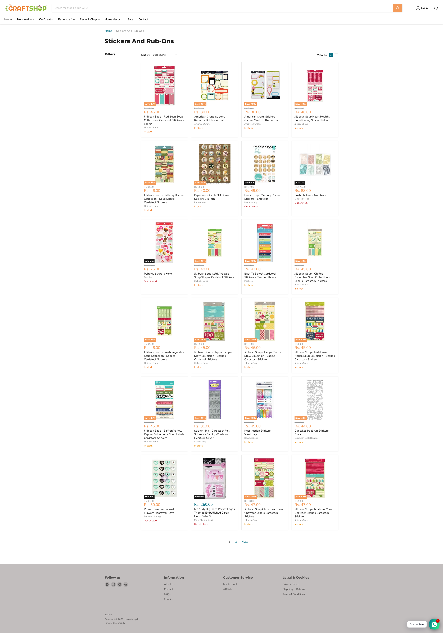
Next (245, 542)
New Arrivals (25, 19)
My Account (230, 584)
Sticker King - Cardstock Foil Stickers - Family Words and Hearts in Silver (211, 434)
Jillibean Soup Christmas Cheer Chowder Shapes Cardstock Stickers (314, 512)
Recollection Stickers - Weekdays (258, 432)
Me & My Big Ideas (203, 520)
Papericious (200, 202)
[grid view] (331, 55)
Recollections (251, 438)
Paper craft (65, 19)
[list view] (335, 55)
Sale (130, 19)
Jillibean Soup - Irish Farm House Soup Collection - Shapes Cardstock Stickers (315, 355)
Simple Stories (302, 198)
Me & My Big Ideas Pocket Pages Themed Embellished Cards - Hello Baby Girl (214, 512)
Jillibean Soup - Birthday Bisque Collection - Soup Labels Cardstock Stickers (164, 198)
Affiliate (227, 589)
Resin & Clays (89, 19)
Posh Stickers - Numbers (310, 195)
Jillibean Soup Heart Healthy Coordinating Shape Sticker (312, 118)
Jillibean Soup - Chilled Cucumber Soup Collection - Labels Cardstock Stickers (312, 277)
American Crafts (202, 123)
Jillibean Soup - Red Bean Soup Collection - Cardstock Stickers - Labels (164, 120)
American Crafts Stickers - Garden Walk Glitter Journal (261, 118)
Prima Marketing (152, 516)
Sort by (145, 55)
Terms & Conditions (294, 594)
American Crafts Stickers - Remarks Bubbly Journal (210, 118)
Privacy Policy (291, 584)
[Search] (397, 8)
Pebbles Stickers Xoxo (158, 274)
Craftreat (45, 19)
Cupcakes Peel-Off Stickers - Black (313, 432)
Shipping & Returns (294, 589)
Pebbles (148, 277)
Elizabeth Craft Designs (306, 438)
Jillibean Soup (151, 127)
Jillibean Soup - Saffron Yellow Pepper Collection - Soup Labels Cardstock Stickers (164, 434)
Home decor (113, 19)
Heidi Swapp (250, 202)
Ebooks (168, 599)
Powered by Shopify (115, 623)
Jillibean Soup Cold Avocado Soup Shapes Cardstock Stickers (214, 275)
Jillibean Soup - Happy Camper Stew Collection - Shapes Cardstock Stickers (213, 355)
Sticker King (200, 441)
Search (108, 614)
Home (8, 19)
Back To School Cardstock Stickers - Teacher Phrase (260, 275)
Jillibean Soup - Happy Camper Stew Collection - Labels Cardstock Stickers (263, 355)
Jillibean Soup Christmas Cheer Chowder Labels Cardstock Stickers (263, 512)
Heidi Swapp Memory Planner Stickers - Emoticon (263, 197)
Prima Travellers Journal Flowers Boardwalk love (159, 511)
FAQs (167, 594)
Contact (143, 19)
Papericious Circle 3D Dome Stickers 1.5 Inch (211, 197)
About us (169, 584)
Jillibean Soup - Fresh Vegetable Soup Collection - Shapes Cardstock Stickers (164, 355)
